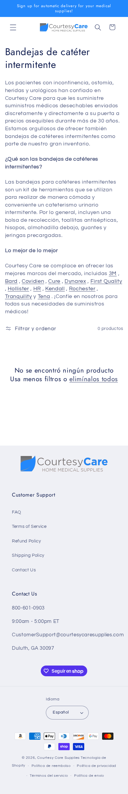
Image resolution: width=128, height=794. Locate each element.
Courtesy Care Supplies (58, 758)
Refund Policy (26, 541)
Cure (54, 281)
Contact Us (24, 569)
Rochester (82, 288)
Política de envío (89, 776)
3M (113, 273)
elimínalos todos (93, 379)
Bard (11, 281)
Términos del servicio (49, 776)
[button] (13, 27)
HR (37, 288)
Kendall (55, 288)
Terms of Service (29, 526)
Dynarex (75, 281)
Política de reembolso (51, 766)
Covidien (33, 281)
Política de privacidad (96, 766)
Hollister (18, 288)
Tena (44, 296)
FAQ (16, 512)
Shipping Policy (28, 555)
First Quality (106, 281)
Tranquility (18, 296)
